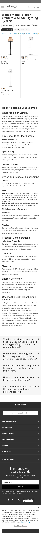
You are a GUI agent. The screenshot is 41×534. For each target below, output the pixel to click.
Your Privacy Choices (20, 526)
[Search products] (29, 7)
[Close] (38, 507)
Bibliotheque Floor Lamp (28, 59)
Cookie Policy (25, 522)
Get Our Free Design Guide (20, 413)
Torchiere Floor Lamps (23, 25)
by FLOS (3, 61)
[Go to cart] (38, 6)
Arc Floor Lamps (7, 25)
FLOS (9, 21)
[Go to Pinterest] (13, 499)
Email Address (8, 482)
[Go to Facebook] (8, 499)
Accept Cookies (20, 531)
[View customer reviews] (28, 500)
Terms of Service (13, 493)
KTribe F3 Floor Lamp (7, 59)
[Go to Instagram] (19, 499)
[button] (2, 7)
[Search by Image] (33, 7)
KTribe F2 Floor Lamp (7, 90)
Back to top (21, 405)
